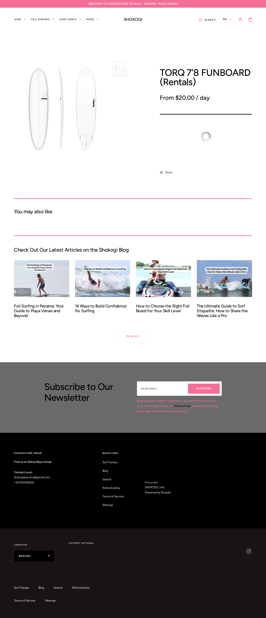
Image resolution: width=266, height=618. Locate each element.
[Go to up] (260, 612)
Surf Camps (109, 462)
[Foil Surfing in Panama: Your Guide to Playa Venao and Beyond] (41, 291)
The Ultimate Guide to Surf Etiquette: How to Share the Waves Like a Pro (222, 310)
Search (106, 479)
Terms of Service (113, 496)
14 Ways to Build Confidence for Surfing (101, 308)
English (25, 555)
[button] (207, 19)
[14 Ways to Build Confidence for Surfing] (102, 291)
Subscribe (203, 388)
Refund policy (111, 487)
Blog (105, 470)
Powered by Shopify (158, 492)
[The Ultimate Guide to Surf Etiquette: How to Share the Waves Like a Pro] (224, 291)
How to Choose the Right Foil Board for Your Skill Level (163, 308)
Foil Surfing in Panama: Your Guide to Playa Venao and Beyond (39, 310)
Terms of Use (182, 406)
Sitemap (107, 505)
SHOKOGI (151, 487)
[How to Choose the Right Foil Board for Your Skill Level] (163, 291)
